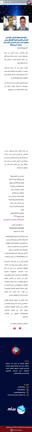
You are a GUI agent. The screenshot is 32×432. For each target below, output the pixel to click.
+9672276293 (21, 387)
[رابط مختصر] (18, 28)
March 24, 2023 (19, 231)
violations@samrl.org (19, 392)
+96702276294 (21, 389)
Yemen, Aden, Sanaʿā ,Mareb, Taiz (16, 395)
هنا (11, 323)
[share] (4, 28)
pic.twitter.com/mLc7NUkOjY (14, 220)
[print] (20, 30)
